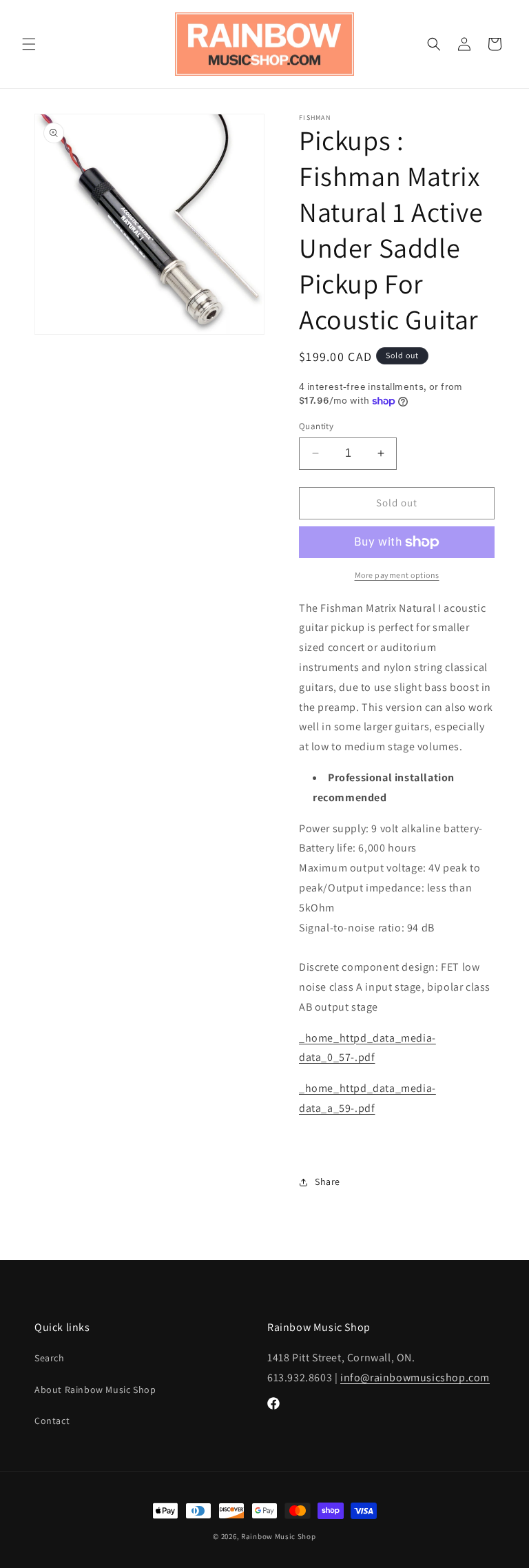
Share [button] (327, 1181)
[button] (29, 44)
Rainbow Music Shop (278, 1536)
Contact (52, 1420)
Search (49, 1358)
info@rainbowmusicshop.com (415, 1377)
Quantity (316, 426)
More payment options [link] (397, 575)
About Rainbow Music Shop (95, 1389)
